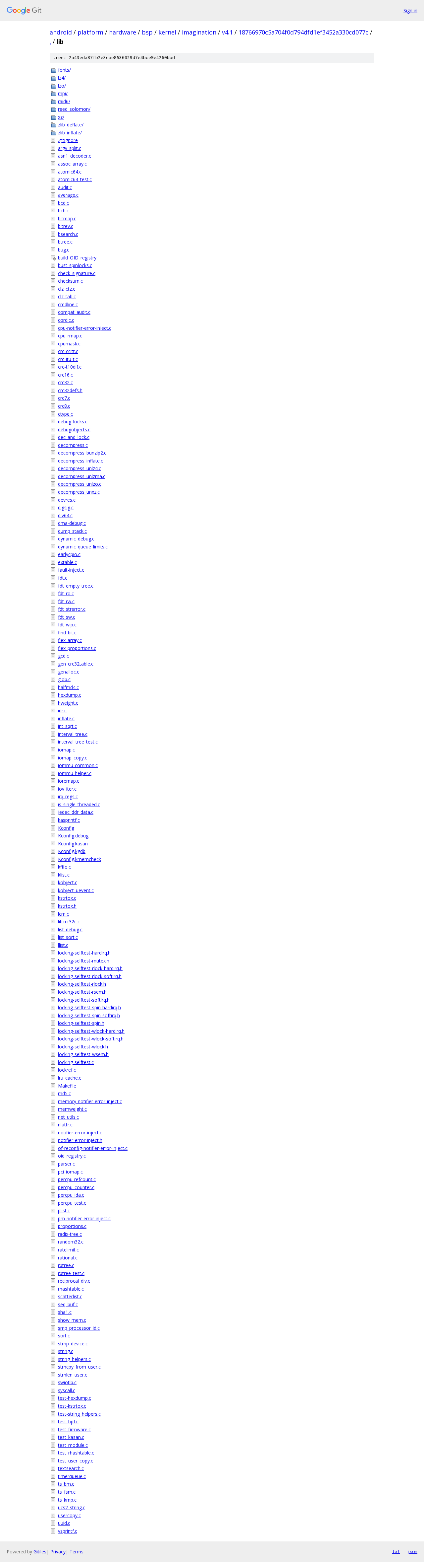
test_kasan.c (71, 1437)
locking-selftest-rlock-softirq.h (90, 976)
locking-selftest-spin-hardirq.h (89, 1007)
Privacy (58, 1551)
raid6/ (64, 101)
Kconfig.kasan (73, 843)
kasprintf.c (69, 820)
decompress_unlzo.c (79, 484)
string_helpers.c (74, 1359)
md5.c (64, 1093)
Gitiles (39, 1551)
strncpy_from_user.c (79, 1367)
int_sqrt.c (67, 726)
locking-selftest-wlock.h (83, 1046)
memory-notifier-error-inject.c (90, 1101)
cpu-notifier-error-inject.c (84, 328)
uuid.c (64, 1523)
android (61, 32)
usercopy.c (69, 1515)
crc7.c (64, 398)
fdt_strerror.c (71, 609)
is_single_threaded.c (79, 804)
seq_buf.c (68, 1304)
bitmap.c (67, 218)
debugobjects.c (74, 429)
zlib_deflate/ (70, 124)
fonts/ (64, 70)
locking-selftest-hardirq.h (84, 953)
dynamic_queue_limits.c (83, 546)
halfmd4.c (68, 687)
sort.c (64, 1335)
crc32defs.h (70, 390)
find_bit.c (67, 632)
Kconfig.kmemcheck (79, 859)
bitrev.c (65, 226)
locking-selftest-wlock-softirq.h (91, 1038)
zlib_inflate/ (70, 132)
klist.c (64, 875)
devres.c (67, 500)
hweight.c (68, 703)
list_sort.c (68, 937)
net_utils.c (68, 1117)
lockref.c (67, 1070)
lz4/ (62, 78)
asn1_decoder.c (74, 156)
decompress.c (73, 445)
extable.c (67, 562)
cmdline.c (68, 304)
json (412, 1551)
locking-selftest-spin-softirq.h (89, 1015)
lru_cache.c (69, 1078)
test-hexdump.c (74, 1398)
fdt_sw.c (66, 617)
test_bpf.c (68, 1421)
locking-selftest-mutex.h (83, 961)
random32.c (70, 1242)
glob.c (64, 679)
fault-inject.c (71, 570)
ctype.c (65, 414)
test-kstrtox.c (72, 1406)
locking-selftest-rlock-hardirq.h (90, 968)
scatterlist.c (70, 1296)
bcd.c (63, 203)
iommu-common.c (78, 765)
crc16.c (65, 375)
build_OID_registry (77, 257)
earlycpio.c (69, 554)
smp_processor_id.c (79, 1328)
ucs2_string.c (71, 1507)
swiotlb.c (67, 1382)
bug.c (63, 250)
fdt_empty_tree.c (75, 586)
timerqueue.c (72, 1476)
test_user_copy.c (75, 1460)
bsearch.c (68, 234)
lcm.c (63, 914)
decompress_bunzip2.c (82, 453)
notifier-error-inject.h (80, 1140)
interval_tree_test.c (78, 742)
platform (90, 32)
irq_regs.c (68, 796)
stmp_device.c (73, 1343)
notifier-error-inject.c (80, 1132)
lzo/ (62, 86)
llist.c (63, 945)
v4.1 (227, 32)
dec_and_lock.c (73, 437)
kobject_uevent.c (76, 890)
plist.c (64, 1210)
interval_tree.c (72, 734)
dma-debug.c (72, 523)
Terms (76, 1551)
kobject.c (67, 882)
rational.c (68, 1257)
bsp (147, 32)
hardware (122, 32)
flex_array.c (70, 640)
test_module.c (73, 1445)
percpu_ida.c (71, 1195)
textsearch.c (71, 1468)
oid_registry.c (72, 1156)
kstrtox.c (67, 898)
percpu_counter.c (76, 1187)
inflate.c (66, 718)
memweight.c (72, 1109)
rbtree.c (66, 1265)
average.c (68, 195)
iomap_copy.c (72, 757)
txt (396, 1551)
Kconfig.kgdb (71, 851)
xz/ (61, 117)
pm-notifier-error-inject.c (84, 1218)
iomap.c (66, 749)
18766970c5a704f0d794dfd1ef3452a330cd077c (303, 32)
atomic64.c (69, 172)
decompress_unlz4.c (79, 468)
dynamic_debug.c (76, 538)
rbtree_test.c (71, 1273)
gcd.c (63, 656)
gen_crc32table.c (75, 664)
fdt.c (62, 578)
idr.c (62, 710)
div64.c (65, 515)
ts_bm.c (66, 1484)
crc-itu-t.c (68, 359)
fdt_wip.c (67, 624)
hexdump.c (69, 695)
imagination (199, 32)
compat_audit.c (74, 312)
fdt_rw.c (66, 601)
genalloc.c (68, 672)
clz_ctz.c (66, 289)
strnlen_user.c (72, 1375)
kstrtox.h (67, 906)
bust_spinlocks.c (75, 265)
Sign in (410, 10)
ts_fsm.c (67, 1492)
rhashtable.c (71, 1289)
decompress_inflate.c (80, 461)
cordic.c (66, 320)
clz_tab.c (67, 296)
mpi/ (63, 93)
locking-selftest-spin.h (81, 1023)
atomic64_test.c (75, 179)
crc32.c (65, 382)
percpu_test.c (72, 1203)
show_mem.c (72, 1320)
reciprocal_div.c (74, 1281)
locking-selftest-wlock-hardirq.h (91, 1031)
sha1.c (65, 1312)
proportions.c (72, 1226)
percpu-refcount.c (77, 1179)
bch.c (63, 210)
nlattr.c (65, 1124)
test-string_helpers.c (79, 1414)
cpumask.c (69, 343)
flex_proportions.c (77, 648)
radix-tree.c (70, 1234)
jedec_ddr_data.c (75, 812)
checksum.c (70, 281)
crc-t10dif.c (69, 367)
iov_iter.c (67, 789)
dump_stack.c (72, 531)
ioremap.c (68, 781)
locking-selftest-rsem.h (82, 992)
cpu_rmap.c (70, 335)
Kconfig (66, 828)
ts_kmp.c (67, 1500)
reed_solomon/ (74, 109)
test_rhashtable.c (76, 1453)
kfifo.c (64, 867)
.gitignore (68, 140)
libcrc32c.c (69, 921)
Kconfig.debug (73, 835)
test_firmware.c (74, 1429)
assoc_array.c (72, 164)
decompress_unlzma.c (81, 476)
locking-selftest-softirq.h (84, 1000)
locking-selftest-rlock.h (82, 984)
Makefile (67, 1086)
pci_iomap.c (70, 1172)
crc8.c (64, 406)
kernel (167, 32)
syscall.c (66, 1390)
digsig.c (66, 507)
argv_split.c (69, 148)
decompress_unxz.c (79, 492)
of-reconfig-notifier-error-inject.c (93, 1148)
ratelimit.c (68, 1249)
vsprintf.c (67, 1531)
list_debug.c (70, 929)
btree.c (65, 242)
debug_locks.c (72, 421)
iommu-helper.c (74, 773)
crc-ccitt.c (68, 351)
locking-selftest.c (76, 1062)
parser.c (66, 1164)
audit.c (65, 187)
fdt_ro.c (66, 593)
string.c (65, 1351)
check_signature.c (76, 273)
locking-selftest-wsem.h (83, 1054)
